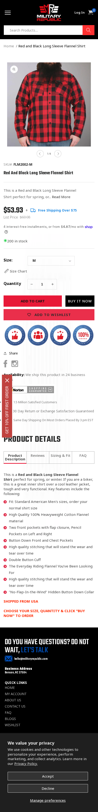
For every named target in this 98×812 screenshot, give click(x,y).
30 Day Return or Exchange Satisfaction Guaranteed (53, 411)
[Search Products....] (88, 30)
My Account (16, 694)
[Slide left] (40, 153)
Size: (8, 260)
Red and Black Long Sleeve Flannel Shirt (51, 46)
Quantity (12, 283)
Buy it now (80, 301)
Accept (48, 776)
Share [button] (13, 353)
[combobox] (49, 30)
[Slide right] (57, 153)
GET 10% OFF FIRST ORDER (7, 410)
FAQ (8, 712)
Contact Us (15, 706)
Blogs (10, 718)
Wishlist (12, 725)
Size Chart (18, 271)
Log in (79, 12)
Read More (61, 196)
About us (13, 700)
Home (9, 46)
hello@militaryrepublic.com (31, 658)
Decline (48, 788)
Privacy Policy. (26, 763)
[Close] (7, 380)
